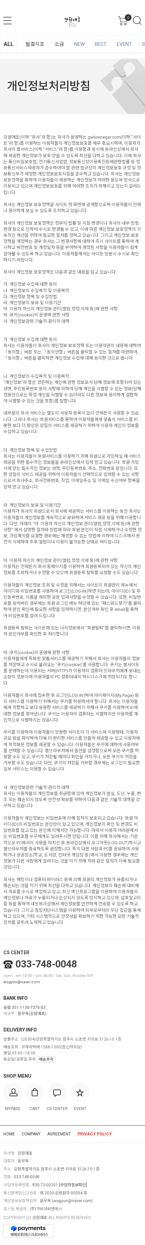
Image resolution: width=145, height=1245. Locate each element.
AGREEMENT (59, 1134)
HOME (9, 1134)
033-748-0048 (46, 964)
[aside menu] (7, 20)
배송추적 (46, 1059)
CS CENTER (16, 952)
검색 (137, 20)
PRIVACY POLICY (95, 1134)
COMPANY (31, 1134)
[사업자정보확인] (73, 1185)
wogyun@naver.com (21, 982)
